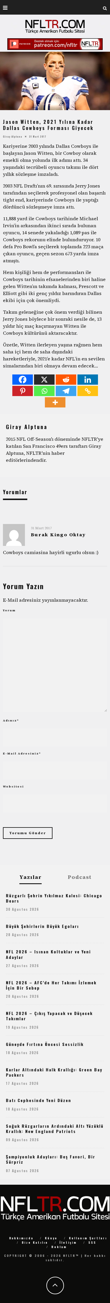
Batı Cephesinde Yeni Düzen (38, 1100)
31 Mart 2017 (41, 528)
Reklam (59, 1247)
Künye (51, 1238)
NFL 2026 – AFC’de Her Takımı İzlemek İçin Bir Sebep (51, 985)
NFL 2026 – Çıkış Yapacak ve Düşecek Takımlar (49, 1015)
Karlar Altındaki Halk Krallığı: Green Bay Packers (54, 1072)
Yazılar (30, 877)
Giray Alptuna (12, 136)
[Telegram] (66, 391)
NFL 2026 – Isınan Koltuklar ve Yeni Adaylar (48, 954)
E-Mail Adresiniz (22, 753)
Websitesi (13, 786)
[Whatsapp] (44, 391)
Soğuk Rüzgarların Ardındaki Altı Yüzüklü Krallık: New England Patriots (55, 1128)
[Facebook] (22, 379)
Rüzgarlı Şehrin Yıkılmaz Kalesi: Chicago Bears (54, 898)
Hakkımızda (21, 1238)
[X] (44, 379)
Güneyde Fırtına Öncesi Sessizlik (45, 1044)
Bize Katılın (35, 1242)
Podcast (80, 877)
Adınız (11, 720)
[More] (55, 402)
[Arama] (105, 7)
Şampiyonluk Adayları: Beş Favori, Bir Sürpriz (50, 1159)
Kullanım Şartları (88, 1238)
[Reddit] (66, 379)
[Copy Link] (87, 391)
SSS (92, 1242)
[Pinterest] (22, 391)
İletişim (68, 1242)
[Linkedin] (87, 379)
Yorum (9, 610)
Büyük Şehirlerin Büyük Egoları (42, 926)
